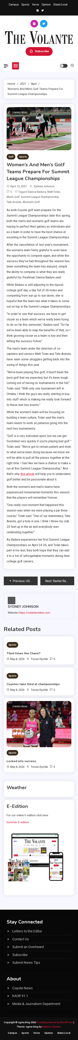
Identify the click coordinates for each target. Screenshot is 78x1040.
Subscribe (42, 51)
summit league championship (40, 196)
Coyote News (22, 988)
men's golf (13, 196)
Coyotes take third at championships (33, 684)
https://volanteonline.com (34, 612)
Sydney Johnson (44, 186)
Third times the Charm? (24, 653)
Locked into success (21, 761)
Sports (25, 4)
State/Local (60, 4)
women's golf (31, 202)
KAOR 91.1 (20, 996)
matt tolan (53, 191)
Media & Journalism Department (36, 1004)
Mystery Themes (51, 1026)
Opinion (46, 4)
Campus (14, 4)
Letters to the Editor (27, 931)
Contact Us (20, 939)
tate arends (14, 202)
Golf (11, 156)
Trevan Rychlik (39, 659)
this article (27, 474)
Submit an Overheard (28, 947)
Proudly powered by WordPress (55, 1022)
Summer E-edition (18, 822)
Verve (35, 4)
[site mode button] (64, 66)
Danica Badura (37, 191)
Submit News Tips (26, 963)
